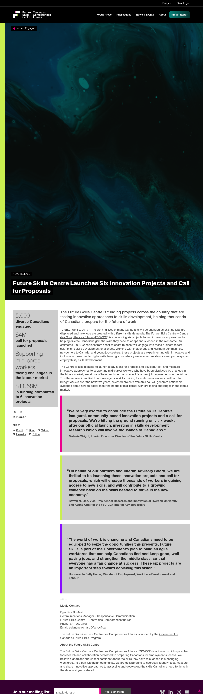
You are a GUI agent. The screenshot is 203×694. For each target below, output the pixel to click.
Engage (29, 28)
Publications (123, 14)
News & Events (145, 14)
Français (166, 3)
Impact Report (179, 14)
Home (19, 28)
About (162, 14)
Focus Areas (104, 14)
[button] (199, 690)
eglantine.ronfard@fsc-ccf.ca (87, 627)
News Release (21, 274)
